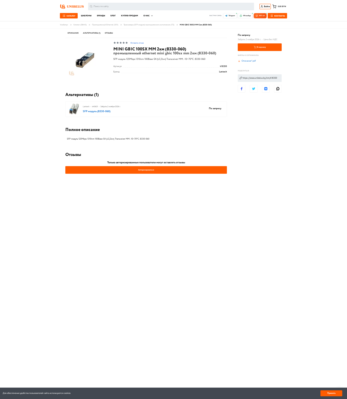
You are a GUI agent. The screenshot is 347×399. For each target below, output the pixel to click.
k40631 (95, 106)
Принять (331, 393)
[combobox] (171, 6)
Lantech (223, 72)
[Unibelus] (72, 6)
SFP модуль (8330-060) (96, 111)
